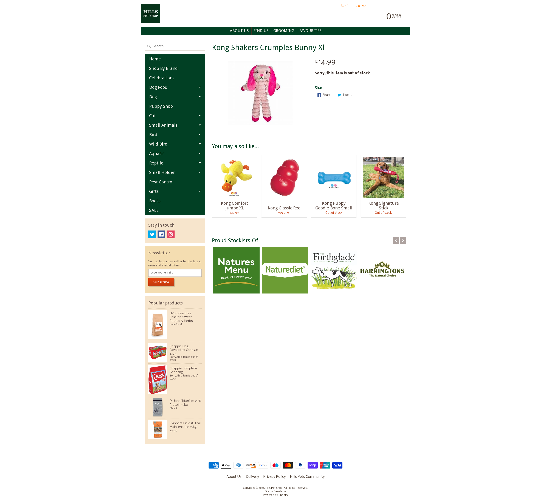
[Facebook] (161, 234)
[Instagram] (171, 234)
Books (155, 200)
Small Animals (163, 125)
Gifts (154, 191)
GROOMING (283, 30)
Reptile (156, 163)
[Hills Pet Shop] (150, 13)
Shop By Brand (163, 68)
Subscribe (161, 282)
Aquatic (156, 153)
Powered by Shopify (275, 495)
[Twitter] (152, 234)
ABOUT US (239, 30)
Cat (152, 115)
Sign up (361, 6)
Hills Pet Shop (274, 488)
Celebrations (161, 77)
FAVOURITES (310, 30)
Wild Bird (158, 144)
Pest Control (161, 181)
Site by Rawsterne (275, 491)
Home (155, 58)
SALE (154, 210)
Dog (153, 96)
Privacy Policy (274, 477)
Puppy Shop (161, 106)
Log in (345, 6)
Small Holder (162, 172)
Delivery (252, 477)
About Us (233, 477)
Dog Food (158, 87)
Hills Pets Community (307, 477)
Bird (153, 134)
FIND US (261, 30)
